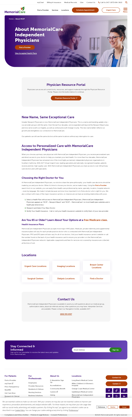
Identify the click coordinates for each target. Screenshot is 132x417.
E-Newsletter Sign (57, 381)
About (54, 376)
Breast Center (96, 266)
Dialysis (66, 278)
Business (35, 396)
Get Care (10, 393)
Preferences (101, 407)
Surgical (35, 278)
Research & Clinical (12, 397)
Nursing (34, 392)
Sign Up (116, 350)
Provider (35, 386)
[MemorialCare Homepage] (15, 10)
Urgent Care (35, 266)
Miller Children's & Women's (82, 384)
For (10, 376)
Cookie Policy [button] (20, 410)
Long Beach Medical (82, 380)
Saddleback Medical (82, 392)
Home (11, 19)
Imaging (66, 266)
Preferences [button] (73, 410)
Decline (113, 407)
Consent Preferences (59, 415)
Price (12, 387)
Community (57, 389)
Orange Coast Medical (83, 389)
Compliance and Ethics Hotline (16, 415)
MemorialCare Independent (82, 396)
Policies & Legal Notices (40, 415)
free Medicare (95, 220)
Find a (101, 185)
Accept (124, 407)
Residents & (36, 389)
